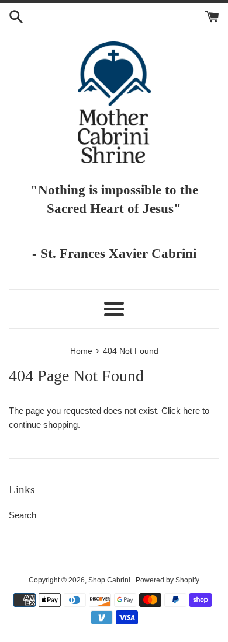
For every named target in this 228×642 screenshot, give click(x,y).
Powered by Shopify (167, 580)
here (191, 411)
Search (22, 515)
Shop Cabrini (110, 580)
